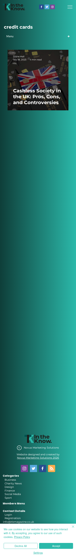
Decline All (21, 546)
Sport (8, 497)
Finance (10, 490)
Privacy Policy (22, 537)
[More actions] (62, 58)
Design (9, 487)
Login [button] (8, 514)
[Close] (70, 528)
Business (10, 479)
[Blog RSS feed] (51, 468)
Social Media (13, 494)
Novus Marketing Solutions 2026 (38, 457)
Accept (56, 546)
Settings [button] (38, 553)
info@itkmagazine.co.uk (18, 521)
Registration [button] (13, 518)
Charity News (13, 483)
